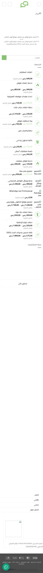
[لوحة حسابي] (4, 4)
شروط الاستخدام (34, 302)
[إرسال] (4, 57)
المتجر (37, 494)
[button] (39, 4)
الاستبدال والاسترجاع (33, 299)
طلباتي (36, 499)
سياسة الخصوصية (34, 293)
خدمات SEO (16, 562)
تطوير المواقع (7, 562)
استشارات (21, 563)
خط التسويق (10, 569)
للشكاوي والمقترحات (33, 296)
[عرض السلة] (10, 4)
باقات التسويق (25, 562)
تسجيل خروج (34, 509)
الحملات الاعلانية (36, 562)
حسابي (36, 504)
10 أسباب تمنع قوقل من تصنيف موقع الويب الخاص (21, 37)
